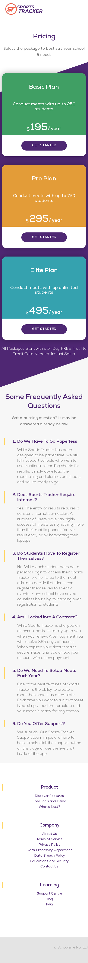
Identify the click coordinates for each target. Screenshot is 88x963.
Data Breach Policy (49, 855)
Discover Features (49, 796)
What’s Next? (49, 807)
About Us (49, 834)
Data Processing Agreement (49, 850)
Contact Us (49, 866)
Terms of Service (49, 839)
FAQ (49, 904)
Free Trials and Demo (49, 801)
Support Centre (49, 893)
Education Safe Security (49, 861)
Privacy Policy (49, 845)
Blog (49, 899)
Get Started (44, 145)
